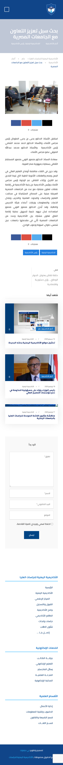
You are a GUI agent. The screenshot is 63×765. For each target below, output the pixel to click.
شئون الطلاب (46, 627)
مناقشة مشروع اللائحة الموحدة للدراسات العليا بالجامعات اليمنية (31, 417)
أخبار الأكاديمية (52, 43)
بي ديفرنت (24, 750)
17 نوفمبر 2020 (50, 412)
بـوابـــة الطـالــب (45, 658)
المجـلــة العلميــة (44, 675)
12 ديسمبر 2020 (49, 339)
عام (39, 328)
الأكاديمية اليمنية (28, 339)
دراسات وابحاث (46, 621)
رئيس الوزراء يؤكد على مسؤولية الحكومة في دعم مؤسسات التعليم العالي (32, 391)
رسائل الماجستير (45, 669)
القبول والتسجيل (44, 604)
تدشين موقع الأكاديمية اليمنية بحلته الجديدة (31, 343)
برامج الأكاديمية (45, 610)
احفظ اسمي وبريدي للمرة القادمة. (33, 524)
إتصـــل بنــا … (44, 632)
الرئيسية (49, 587)
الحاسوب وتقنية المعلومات (39, 711)
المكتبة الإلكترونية (44, 680)
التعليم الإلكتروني (44, 663)
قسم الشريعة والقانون (41, 717)
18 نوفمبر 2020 (50, 386)
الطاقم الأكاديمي (44, 615)
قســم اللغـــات (45, 723)
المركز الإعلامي (43, 598)
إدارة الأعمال (46, 706)
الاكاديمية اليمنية (32, 43)
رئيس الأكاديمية (17, 43)
